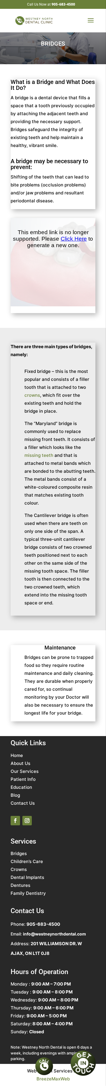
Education (21, 787)
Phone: (35, 924)
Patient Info (23, 779)
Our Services (25, 771)
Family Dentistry (28, 893)
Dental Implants (27, 877)
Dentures (20, 885)
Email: (48, 933)
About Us (20, 763)
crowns (32, 395)
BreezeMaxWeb (53, 1079)
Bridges (19, 853)
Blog (15, 795)
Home (17, 755)
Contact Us (23, 803)
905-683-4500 (63, 4)
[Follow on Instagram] (27, 820)
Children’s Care (27, 861)
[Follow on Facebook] (15, 820)
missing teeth (38, 455)
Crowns (19, 869)
